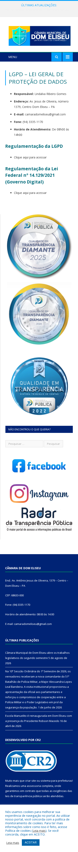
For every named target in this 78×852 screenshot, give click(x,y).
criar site (30, 780)
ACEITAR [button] (31, 842)
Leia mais (39, 830)
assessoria (34, 786)
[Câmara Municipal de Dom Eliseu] (39, 35)
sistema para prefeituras (56, 780)
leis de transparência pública (23, 796)
